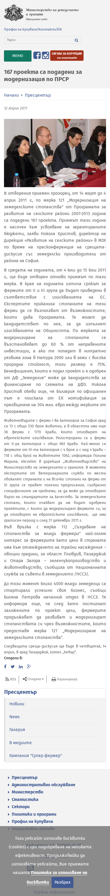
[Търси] (76, 40)
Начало (11, 95)
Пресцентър (38, 95)
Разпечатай (67, 679)
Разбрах (62, 882)
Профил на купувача (20, 29)
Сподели (34, 679)
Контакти (47, 29)
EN (59, 29)
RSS (13, 679)
